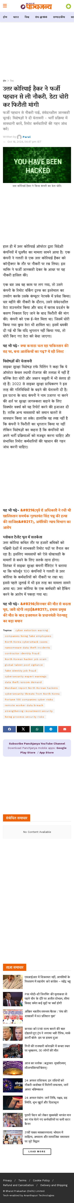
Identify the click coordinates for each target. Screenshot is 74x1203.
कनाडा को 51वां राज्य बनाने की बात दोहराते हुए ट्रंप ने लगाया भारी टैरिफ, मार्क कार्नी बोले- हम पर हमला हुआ (47, 1033)
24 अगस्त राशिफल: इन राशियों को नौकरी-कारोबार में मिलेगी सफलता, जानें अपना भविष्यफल (46, 1084)
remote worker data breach (24, 705)
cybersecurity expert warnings (26, 676)
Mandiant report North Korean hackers (31, 688)
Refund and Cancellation (18, 1185)
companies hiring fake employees (28, 636)
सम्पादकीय (59, 16)
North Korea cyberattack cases (26, 641)
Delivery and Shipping (53, 1185)
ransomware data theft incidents (27, 647)
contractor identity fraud (22, 653)
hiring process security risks (24, 716)
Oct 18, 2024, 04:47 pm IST (24, 141)
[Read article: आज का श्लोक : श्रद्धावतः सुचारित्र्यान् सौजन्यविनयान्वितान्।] (13, 1068)
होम (5, 16)
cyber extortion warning (31, 630)
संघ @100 (41, 16)
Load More (37, 1151)
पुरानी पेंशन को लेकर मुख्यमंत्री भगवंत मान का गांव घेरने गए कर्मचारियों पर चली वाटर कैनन (48, 1119)
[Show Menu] (5, 6)
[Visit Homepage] (36, 6)
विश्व (27, 16)
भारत (16, 16)
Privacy (7, 1180)
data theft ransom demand (23, 682)
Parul (27, 136)
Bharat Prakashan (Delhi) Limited (25, 1191)
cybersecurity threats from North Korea (32, 693)
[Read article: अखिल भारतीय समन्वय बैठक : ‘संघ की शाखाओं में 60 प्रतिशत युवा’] (13, 1016)
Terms (22, 1180)
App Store (46, 752)
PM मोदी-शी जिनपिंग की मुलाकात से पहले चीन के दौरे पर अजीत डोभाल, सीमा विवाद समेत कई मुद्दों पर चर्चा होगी (47, 998)
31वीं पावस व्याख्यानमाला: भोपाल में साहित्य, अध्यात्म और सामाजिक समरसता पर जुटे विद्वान (47, 1136)
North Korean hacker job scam (26, 659)
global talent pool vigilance (24, 665)
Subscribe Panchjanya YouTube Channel (37, 743)
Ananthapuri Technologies (39, 1195)
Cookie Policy (41, 1180)
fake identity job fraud (20, 670)
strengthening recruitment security (29, 711)
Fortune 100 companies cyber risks (29, 699)
